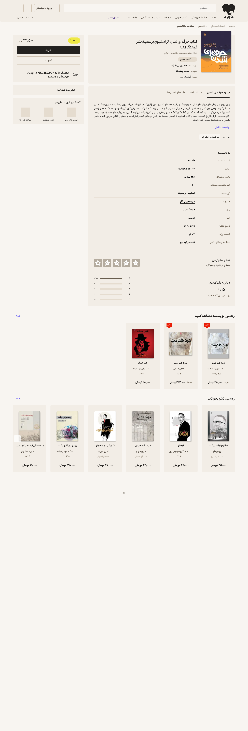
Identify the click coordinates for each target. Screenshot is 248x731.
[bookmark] (104, 77)
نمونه (48, 60)
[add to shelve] (71, 112)
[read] (25, 112)
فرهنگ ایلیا (185, 77)
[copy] (20, 74)
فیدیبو (232, 26)
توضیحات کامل (222, 127)
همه (18, 316)
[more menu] (95, 77)
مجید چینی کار (182, 71)
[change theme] (17, 8)
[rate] (136, 263)
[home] (228, 11)
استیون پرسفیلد (179, 65)
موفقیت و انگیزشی (185, 26)
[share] (120, 77)
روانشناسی (202, 26)
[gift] (112, 77)
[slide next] (17, 438)
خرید (48, 50)
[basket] (27, 8)
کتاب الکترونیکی (218, 26)
